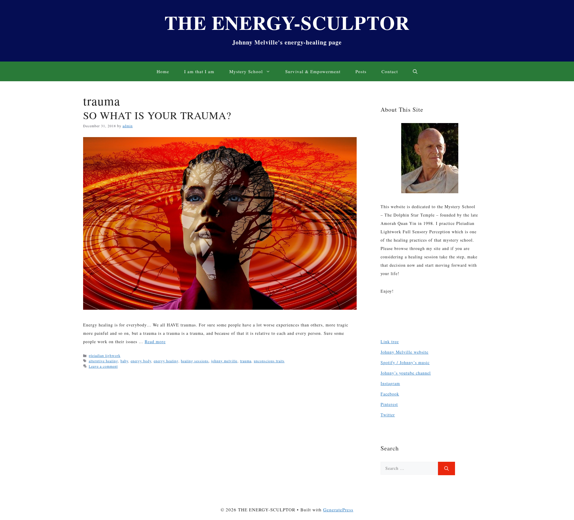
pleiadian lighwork (104, 355)
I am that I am (199, 71)
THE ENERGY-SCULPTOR (287, 22)
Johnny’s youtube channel (406, 373)
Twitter (388, 415)
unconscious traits (269, 360)
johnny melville (224, 360)
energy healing (166, 360)
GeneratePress (338, 510)
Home (163, 71)
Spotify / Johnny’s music (405, 362)
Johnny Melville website (404, 352)
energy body (141, 360)
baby (124, 360)
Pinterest (389, 404)
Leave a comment (103, 366)
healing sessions (195, 360)
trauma (245, 360)
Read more (155, 341)
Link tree (390, 341)
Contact (389, 71)
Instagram (390, 383)
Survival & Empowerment (312, 71)
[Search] (446, 468)
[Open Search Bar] (415, 71)
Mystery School (246, 71)
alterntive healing (103, 360)
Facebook (390, 394)
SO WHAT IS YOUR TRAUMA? (157, 115)
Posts (361, 71)
